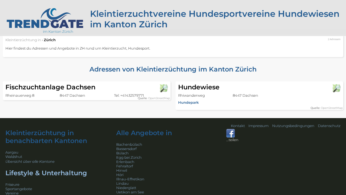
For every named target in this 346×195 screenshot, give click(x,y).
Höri (120, 175)
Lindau (122, 183)
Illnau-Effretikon (130, 179)
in (23, 40)
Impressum (258, 125)
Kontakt (238, 125)
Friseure (12, 184)
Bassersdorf (126, 149)
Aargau (11, 152)
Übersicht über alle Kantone (30, 161)
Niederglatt (126, 188)
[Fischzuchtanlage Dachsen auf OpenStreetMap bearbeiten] (163, 88)
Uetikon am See (130, 192)
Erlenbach (125, 162)
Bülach (122, 153)
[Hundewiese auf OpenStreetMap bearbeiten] (336, 88)
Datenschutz (329, 125)
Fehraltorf (124, 166)
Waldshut (13, 156)
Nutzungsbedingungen (293, 125)
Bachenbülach (129, 144)
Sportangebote (18, 189)
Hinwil (121, 170)
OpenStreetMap (159, 98)
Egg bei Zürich (129, 157)
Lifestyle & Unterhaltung (46, 173)
